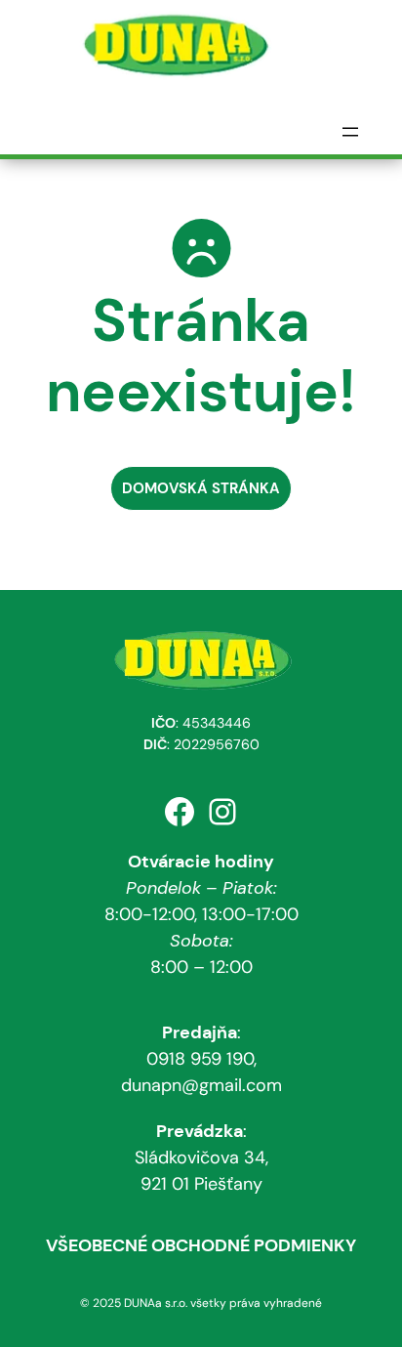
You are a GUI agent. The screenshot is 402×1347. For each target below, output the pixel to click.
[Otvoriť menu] (350, 132)
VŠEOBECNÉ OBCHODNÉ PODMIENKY (201, 1245)
